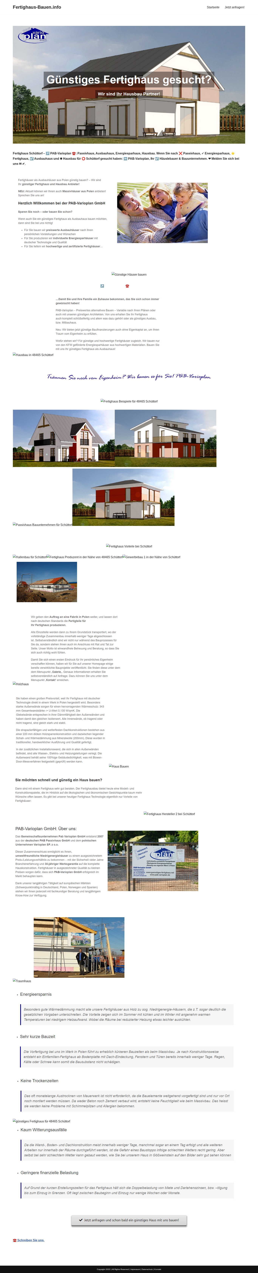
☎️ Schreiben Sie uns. (28, 1240)
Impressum (135, 1269)
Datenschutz (147, 1269)
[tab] (42, 286)
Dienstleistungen (221, 285)
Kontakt (157, 1269)
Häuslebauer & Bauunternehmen (42, 285)
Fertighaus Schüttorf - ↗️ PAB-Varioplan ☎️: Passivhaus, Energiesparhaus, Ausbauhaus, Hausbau (137, 285)
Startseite (213, 7)
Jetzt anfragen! (234, 7)
